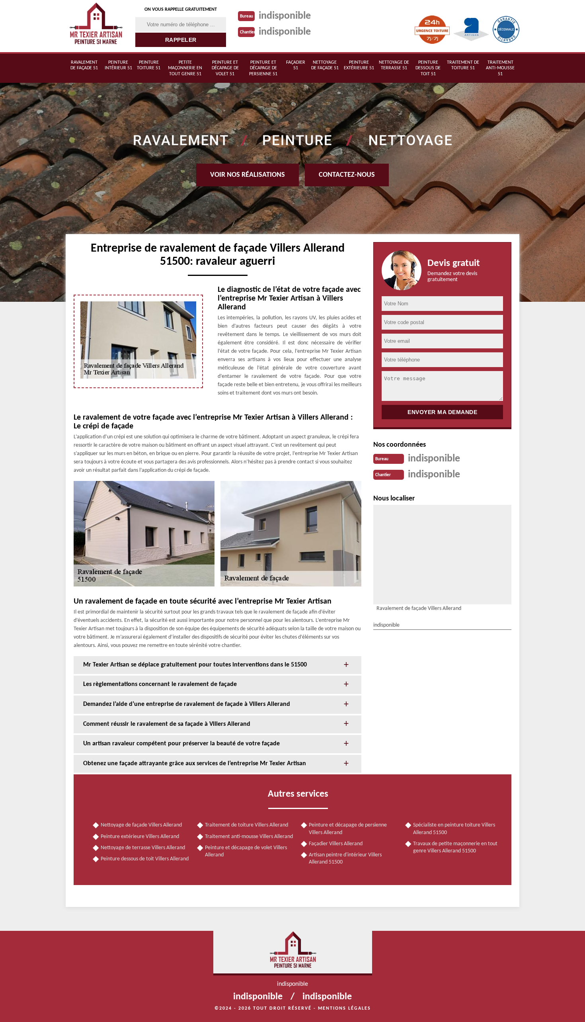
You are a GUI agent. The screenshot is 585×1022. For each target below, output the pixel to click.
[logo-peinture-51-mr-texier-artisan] (95, 26)
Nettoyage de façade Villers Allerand (141, 825)
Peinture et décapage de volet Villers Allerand (246, 851)
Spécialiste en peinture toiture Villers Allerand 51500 (454, 828)
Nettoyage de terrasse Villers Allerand (143, 848)
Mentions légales (344, 1008)
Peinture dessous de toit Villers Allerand (145, 859)
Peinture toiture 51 (148, 65)
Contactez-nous (347, 175)
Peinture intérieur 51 (118, 65)
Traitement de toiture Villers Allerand (246, 825)
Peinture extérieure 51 (359, 65)
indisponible (285, 16)
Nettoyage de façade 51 (325, 65)
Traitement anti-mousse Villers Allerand (249, 837)
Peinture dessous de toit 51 (428, 68)
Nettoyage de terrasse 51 (394, 65)
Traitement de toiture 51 (463, 65)
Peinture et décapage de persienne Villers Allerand (348, 828)
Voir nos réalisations (247, 175)
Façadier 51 (295, 65)
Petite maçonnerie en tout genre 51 (185, 68)
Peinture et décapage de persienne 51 (263, 68)
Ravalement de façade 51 (84, 65)
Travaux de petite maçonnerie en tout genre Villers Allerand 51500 (455, 847)
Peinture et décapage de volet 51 (225, 68)
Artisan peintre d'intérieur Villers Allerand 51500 (345, 858)
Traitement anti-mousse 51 (500, 68)
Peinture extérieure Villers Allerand (140, 837)
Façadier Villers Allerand (336, 844)
